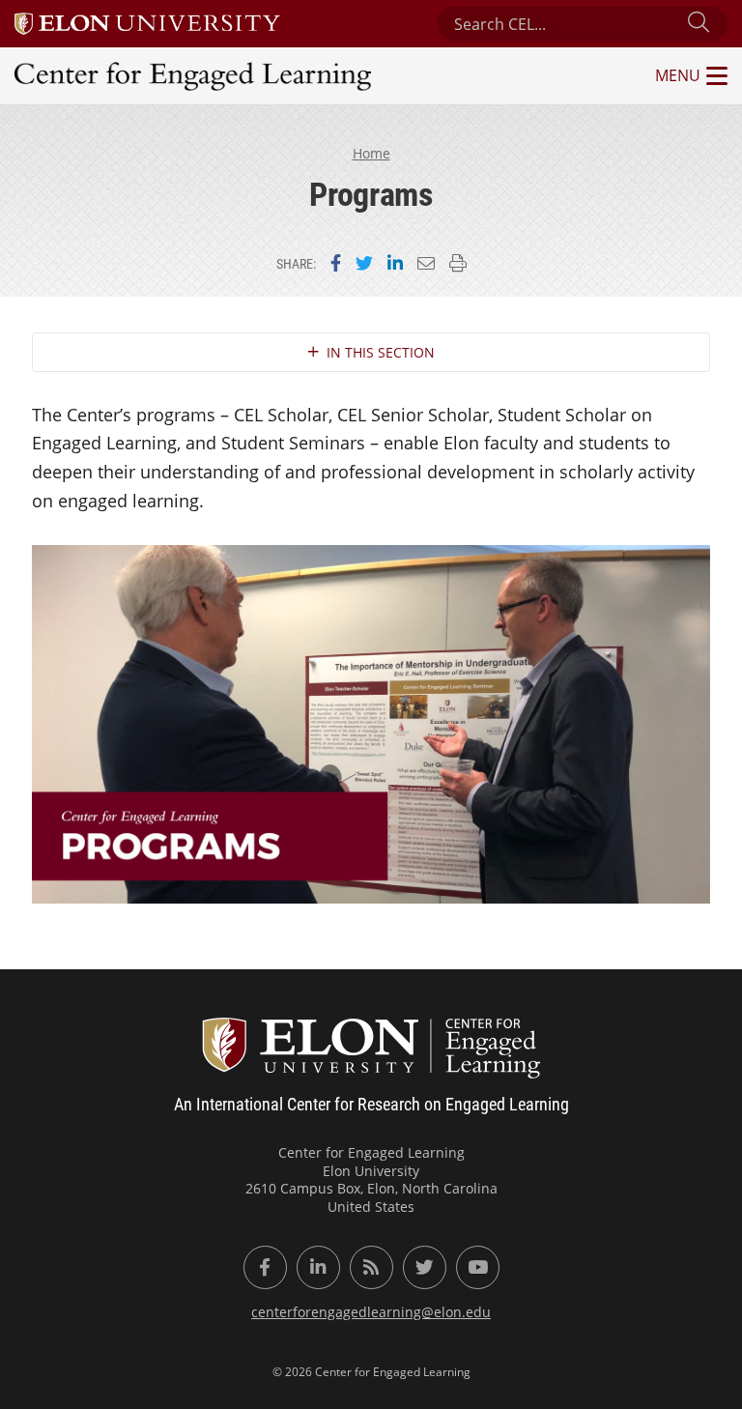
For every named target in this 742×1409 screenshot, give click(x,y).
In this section (381, 352)
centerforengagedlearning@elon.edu (371, 1312)
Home (371, 153)
